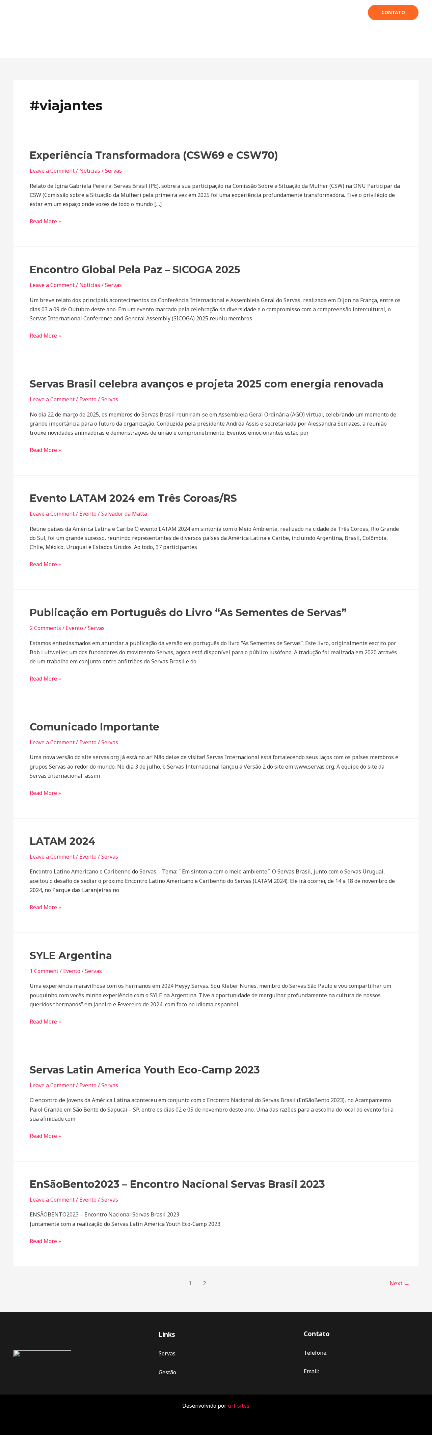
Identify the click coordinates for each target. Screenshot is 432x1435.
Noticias (317, 12)
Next (399, 1283)
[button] (393, 12)
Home (111, 12)
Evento (88, 399)
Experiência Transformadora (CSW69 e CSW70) (154, 155)
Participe (211, 12)
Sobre (137, 12)
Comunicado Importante (94, 727)
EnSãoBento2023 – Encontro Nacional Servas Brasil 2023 (177, 1184)
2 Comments (45, 628)
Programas (175, 12)
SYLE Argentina (71, 955)
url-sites (238, 1405)
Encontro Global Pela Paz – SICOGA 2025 (135, 269)
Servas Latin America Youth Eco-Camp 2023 (145, 1070)
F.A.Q (290, 12)
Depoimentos (257, 12)
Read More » (45, 221)
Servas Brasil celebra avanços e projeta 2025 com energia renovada (206, 384)
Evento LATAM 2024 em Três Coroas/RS (133, 498)
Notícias (89, 170)
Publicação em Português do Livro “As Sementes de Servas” (188, 612)
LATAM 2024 (63, 841)
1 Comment (44, 971)
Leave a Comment (52, 170)
